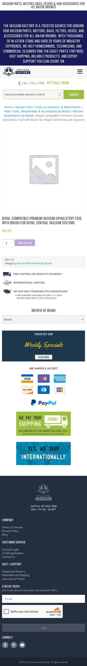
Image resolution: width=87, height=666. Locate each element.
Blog (4, 534)
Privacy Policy (10, 531)
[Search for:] (33, 94)
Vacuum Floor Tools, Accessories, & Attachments (48, 107)
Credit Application (12, 553)
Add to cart (25, 242)
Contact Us (8, 556)
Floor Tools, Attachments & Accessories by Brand (37, 111)
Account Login (10, 549)
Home (8, 107)
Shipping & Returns (13, 571)
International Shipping (15, 575)
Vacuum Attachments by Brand (34, 263)
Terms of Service (12, 527)
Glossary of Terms (13, 579)
